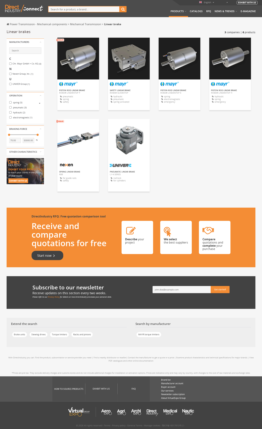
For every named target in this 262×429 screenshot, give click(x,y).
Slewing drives (38, 334)
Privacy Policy (54, 297)
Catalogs (196, 11)
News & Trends (225, 11)
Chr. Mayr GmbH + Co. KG (26, 63)
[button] (25, 42)
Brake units (19, 334)
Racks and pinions (82, 334)
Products (177, 11)
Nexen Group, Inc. (22, 74)
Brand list (166, 379)
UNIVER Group (21, 84)
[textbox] (84, 9)
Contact (78, 125)
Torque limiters (59, 334)
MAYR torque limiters (148, 334)
